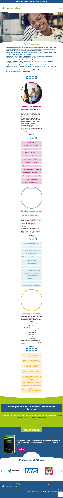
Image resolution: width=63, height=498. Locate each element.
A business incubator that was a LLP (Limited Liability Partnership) (31, 361)
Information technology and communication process (31, 274)
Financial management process (31, 270)
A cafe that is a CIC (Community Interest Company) (32, 365)
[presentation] (1, 471)
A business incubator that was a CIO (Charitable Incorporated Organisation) (31, 355)
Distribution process (31, 253)
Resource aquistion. (31, 162)
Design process (31, 260)
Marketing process (32, 247)
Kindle (45, 442)
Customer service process (31, 250)
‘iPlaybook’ (24, 230)
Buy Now (21, 449)
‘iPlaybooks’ (24, 319)
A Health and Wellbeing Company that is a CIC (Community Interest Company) (31, 378)
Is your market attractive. (31, 145)
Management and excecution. (31, 166)
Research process (31, 263)
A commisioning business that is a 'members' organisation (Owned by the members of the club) (31, 390)
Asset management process (31, 282)
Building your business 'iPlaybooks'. (31, 169)
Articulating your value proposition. (31, 176)
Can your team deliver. (31, 152)
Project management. (31, 179)
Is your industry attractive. (31, 149)
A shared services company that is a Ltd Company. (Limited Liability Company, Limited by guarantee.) (31, 384)
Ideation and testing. (31, 155)
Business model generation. (31, 159)
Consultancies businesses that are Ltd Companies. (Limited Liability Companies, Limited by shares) (31, 371)
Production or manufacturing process (31, 257)
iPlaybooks (34, 111)
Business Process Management (31, 285)
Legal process (31, 278)
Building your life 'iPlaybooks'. (31, 172)
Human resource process (31, 267)
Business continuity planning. (31, 182)
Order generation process (31, 243)
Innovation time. (31, 142)
